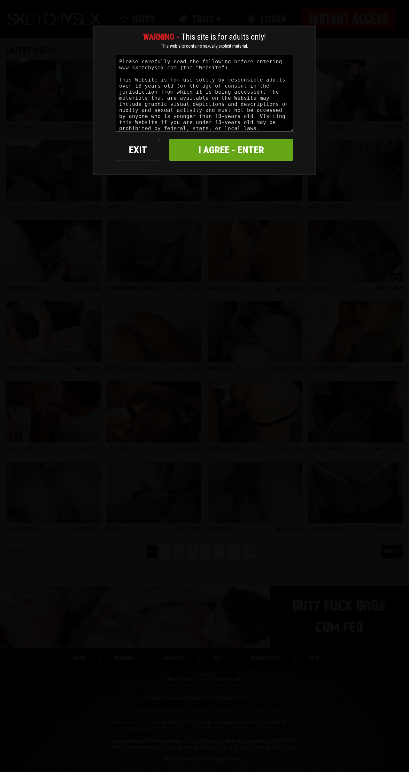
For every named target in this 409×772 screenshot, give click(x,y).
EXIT (138, 149)
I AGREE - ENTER (231, 149)
